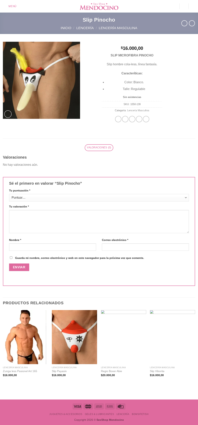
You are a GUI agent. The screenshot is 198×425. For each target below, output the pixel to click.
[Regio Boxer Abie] (123, 337)
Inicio (66, 28)
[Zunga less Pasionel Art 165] (25, 337)
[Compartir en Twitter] (125, 119)
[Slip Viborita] (172, 337)
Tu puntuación (19, 190)
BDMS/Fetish (140, 414)
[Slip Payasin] (74, 337)
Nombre (15, 239)
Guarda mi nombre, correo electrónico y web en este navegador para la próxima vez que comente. (79, 257)
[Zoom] (8, 114)
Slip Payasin (59, 371)
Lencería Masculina (118, 28)
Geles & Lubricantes (99, 414)
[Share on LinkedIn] (146, 119)
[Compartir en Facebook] (118, 119)
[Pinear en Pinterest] (139, 119)
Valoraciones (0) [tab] (99, 147)
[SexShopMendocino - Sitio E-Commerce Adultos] (99, 6)
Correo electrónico (115, 239)
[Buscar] (183, 6)
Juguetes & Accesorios (65, 414)
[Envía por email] (132, 119)
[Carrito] (193, 6)
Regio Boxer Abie (111, 371)
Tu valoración (19, 206)
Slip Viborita (157, 371)
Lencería (85, 28)
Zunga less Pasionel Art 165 (20, 371)
